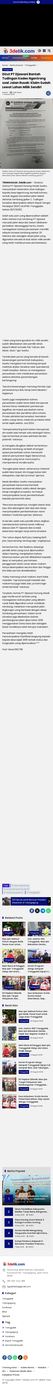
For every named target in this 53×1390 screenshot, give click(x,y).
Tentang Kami (9, 1367)
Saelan (5, 92)
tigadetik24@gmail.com (19, 1286)
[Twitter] (37, 910)
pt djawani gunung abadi (17, 889)
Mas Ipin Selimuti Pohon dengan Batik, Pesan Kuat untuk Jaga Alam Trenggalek (12, 942)
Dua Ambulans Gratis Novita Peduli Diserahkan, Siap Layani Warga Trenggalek (39, 996)
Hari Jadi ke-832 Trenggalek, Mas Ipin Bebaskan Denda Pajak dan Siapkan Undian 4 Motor (38, 942)
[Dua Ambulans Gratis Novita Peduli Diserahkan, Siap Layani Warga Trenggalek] (39, 983)
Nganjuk (6, 1316)
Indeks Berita (27, 1367)
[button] (39, 50)
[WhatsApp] (48, 910)
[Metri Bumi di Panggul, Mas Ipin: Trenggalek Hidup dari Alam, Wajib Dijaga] (13, 956)
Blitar (4, 1311)
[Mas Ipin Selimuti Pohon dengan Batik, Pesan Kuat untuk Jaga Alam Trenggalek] (13, 929)
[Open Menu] (44, 50)
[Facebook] (31, 910)
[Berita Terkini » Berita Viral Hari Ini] (18, 50)
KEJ (4, 1371)
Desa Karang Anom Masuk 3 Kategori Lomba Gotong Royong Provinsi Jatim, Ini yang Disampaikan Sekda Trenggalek (31, 1221)
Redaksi (42, 1367)
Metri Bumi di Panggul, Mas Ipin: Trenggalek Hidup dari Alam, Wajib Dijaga (13, 969)
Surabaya (7, 1307)
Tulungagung (8, 1303)
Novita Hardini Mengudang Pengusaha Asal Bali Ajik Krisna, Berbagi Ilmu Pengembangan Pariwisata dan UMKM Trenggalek (31, 1232)
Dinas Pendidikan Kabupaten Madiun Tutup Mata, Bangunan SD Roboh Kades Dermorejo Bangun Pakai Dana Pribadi (31, 1210)
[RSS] (25, 1357)
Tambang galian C (14, 892)
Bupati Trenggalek (14, 1340)
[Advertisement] (26, 767)
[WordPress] (9, 1357)
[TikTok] (20, 1357)
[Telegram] (42, 910)
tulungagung (11, 1332)
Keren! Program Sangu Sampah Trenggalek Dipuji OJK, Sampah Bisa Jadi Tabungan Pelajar (39, 969)
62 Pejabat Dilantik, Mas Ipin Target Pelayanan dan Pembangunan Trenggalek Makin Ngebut (12, 996)
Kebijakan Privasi (10, 1374)
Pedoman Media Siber (21, 1371)
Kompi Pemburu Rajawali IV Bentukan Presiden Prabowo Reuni (29, 1242)
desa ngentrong (21, 885)
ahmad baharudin (14, 1345)
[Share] (48, 93)
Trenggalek (7, 69)
